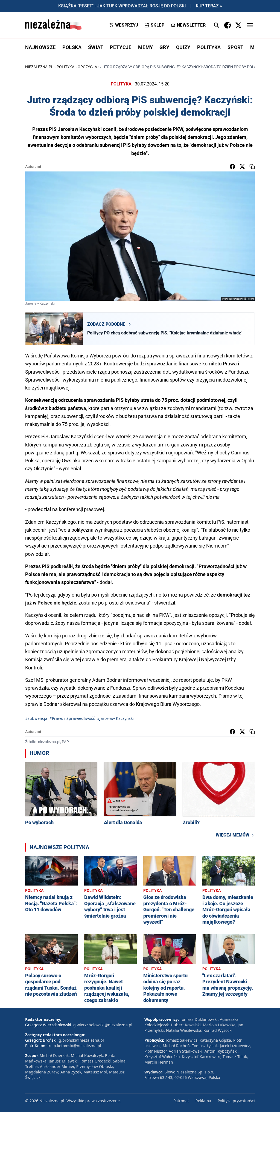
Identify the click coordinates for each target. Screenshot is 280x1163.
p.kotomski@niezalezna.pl (77, 1045)
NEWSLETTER (191, 25)
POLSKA (71, 47)
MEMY (145, 47)
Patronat (181, 1100)
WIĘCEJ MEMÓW (232, 835)
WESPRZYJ (126, 25)
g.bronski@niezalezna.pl (81, 1040)
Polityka (65, 67)
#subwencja (36, 718)
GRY (164, 47)
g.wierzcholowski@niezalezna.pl (102, 1024)
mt (39, 166)
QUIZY (183, 47)
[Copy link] (252, 166)
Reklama (203, 1100)
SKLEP (157, 25)
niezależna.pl (39, 67)
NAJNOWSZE (40, 47)
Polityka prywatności (236, 1100)
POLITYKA (209, 47)
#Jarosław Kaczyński (115, 718)
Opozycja (87, 67)
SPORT (236, 47)
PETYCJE (121, 47)
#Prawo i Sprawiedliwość (72, 718)
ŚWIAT (95, 47)
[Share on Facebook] (232, 166)
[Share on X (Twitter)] (242, 166)
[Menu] (250, 25)
